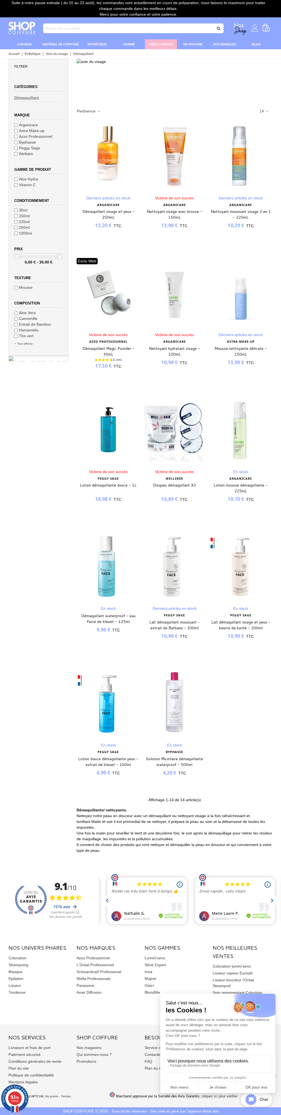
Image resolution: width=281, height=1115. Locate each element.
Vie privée (51, 1096)
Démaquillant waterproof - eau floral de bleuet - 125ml (108, 618)
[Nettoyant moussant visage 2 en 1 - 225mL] (240, 156)
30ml (23, 210)
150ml (24, 216)
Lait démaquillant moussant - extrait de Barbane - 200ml (174, 625)
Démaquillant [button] (26, 97)
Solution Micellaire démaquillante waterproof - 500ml (174, 761)
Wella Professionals (94, 978)
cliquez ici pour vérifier (219, 1096)
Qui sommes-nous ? (94, 1054)
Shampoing (18, 965)
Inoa (148, 972)
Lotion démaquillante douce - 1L (108, 485)
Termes (66, 1096)
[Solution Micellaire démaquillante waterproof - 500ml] (174, 703)
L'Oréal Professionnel (95, 965)
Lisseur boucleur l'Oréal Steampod (233, 983)
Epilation (16, 978)
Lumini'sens (155, 958)
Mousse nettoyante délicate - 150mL (241, 351)
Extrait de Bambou (35, 324)
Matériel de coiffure (61, 44)
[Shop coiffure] (22, 28)
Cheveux (24, 44)
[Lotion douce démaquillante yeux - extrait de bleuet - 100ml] (108, 703)
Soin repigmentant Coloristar (237, 992)
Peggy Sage (29, 148)
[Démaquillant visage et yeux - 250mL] (108, 156)
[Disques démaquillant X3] (174, 429)
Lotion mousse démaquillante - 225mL (241, 488)
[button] (38, 66)
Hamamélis (28, 330)
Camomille (28, 318)
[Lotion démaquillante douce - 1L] (108, 429)
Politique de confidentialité (31, 1075)
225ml (24, 221)
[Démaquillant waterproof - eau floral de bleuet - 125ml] (108, 566)
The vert (26, 336)
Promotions (86, 1061)
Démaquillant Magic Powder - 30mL (108, 351)
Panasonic (86, 985)
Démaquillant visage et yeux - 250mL (108, 214)
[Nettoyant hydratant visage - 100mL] (174, 293)
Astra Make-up (31, 130)
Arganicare (28, 125)
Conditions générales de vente (35, 1061)
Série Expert (155, 965)
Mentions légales (23, 1082)
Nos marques (224, 44)
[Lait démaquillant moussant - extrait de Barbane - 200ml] (174, 566)
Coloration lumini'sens (232, 966)
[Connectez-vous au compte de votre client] (254, 28)
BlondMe (152, 992)
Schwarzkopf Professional (99, 972)
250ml (24, 227)
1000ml (25, 233)
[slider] (17, 256)
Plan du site (19, 1068)
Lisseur (15, 985)
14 (262, 111)
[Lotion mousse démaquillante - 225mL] (240, 429)
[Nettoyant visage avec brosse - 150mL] (174, 156)
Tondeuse (17, 992)
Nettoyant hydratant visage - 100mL (174, 351)
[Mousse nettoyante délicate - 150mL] (240, 293)
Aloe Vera (27, 313)
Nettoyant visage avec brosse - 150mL (174, 214)
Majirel (150, 978)
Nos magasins (89, 1047)
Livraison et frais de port (29, 1047)
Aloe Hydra (28, 179)
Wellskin (26, 154)
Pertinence (87, 111)
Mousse (26, 287)
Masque (16, 972)
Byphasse (27, 142)
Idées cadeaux (161, 44)
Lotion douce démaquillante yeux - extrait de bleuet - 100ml (108, 761)
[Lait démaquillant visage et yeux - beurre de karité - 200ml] (240, 566)
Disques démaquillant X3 (174, 485)
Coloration (17, 958)
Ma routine (193, 44)
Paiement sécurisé (25, 1054)
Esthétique (97, 44)
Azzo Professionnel (35, 136)
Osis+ (149, 985)
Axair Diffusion (89, 992)
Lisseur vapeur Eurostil (232, 973)
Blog (256, 44)
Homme (129, 44)
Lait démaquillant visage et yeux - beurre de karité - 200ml (240, 625)
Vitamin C (27, 185)
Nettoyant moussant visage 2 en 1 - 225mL (241, 214)
